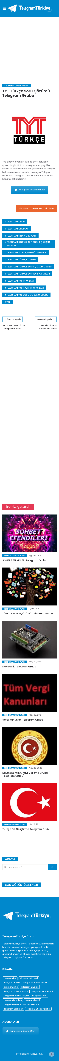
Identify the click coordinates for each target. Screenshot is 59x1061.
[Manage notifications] (51, 1054)
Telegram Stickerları (13, 1009)
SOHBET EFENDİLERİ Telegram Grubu (24, 560)
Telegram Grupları (16, 85)
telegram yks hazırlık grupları (25, 287)
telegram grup (15, 221)
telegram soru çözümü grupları (26, 252)
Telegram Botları (12, 982)
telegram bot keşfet (29, 978)
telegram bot (10, 978)
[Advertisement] (29, 48)
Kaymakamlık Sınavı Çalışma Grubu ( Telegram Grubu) (26, 774)
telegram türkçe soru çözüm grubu (29, 266)
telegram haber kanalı (42, 991)
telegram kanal (39, 995)
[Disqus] (29, 379)
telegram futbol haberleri (35, 982)
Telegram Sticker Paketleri (38, 1009)
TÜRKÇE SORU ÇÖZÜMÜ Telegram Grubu (27, 613)
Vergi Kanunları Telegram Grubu (22, 720)
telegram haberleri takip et (16, 995)
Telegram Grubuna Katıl (32, 189)
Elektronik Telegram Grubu (19, 666)
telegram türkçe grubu (21, 259)
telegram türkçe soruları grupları (28, 273)
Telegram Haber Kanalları (16, 991)
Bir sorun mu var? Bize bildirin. (36, 208)
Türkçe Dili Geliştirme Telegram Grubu (26, 829)
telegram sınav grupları (21, 235)
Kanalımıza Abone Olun (22, 1031)
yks (8, 302)
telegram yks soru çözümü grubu (27, 294)
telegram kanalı (32, 1000)
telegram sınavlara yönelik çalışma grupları (28, 243)
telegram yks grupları (20, 280)
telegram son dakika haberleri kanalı (21, 1004)
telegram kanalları (13, 1000)
